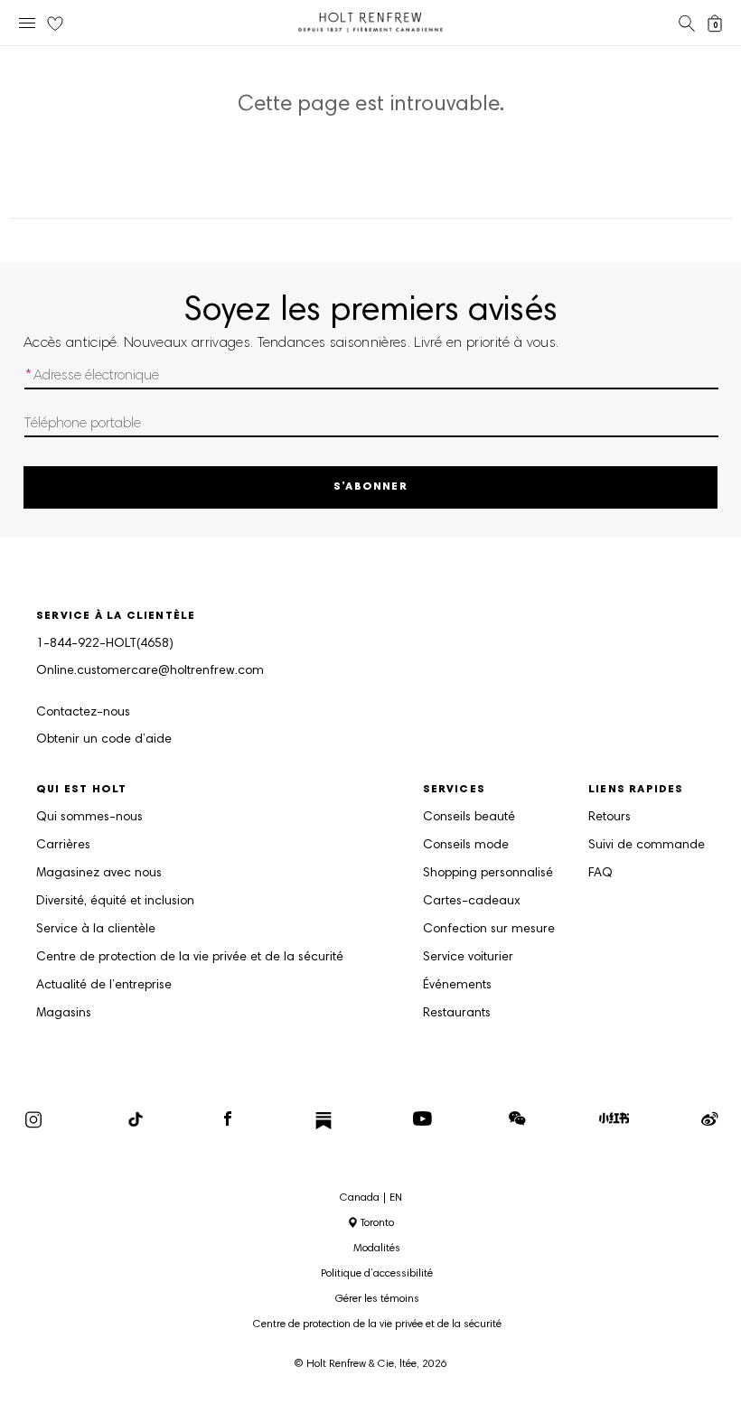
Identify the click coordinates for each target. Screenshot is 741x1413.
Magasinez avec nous (99, 873)
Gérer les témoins (377, 1299)
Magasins (63, 1013)
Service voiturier (468, 957)
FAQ (600, 873)
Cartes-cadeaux (472, 901)
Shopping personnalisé (488, 873)
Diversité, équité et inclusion (115, 901)
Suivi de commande (646, 845)
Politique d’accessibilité (377, 1273)
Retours (609, 817)
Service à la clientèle (95, 929)
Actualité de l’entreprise (104, 985)
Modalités (376, 1248)
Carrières (63, 845)
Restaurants (457, 1013)
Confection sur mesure (489, 929)
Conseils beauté (469, 817)
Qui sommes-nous (89, 817)
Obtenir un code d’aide (104, 740)
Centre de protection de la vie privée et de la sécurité (189, 957)
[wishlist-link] (55, 24)
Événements (457, 985)
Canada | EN (371, 1198)
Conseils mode (466, 845)
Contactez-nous (83, 712)
